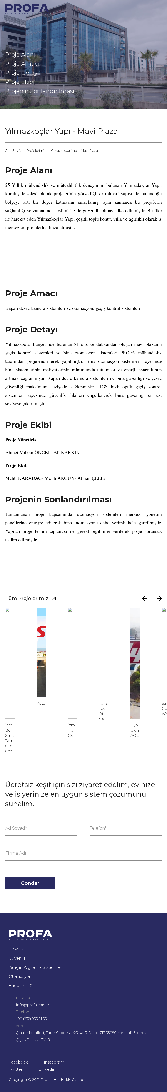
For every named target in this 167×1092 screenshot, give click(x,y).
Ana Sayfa (13, 150)
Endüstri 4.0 (20, 985)
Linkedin (47, 1069)
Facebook (18, 1062)
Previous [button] (145, 598)
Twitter (15, 1069)
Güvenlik (17, 958)
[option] (10, 681)
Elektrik (16, 949)
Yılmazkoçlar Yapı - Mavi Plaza (74, 150)
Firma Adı (15, 853)
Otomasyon (20, 976)
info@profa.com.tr (32, 1005)
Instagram (54, 1062)
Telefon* (98, 828)
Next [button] (160, 598)
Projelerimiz (36, 150)
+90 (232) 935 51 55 (31, 1019)
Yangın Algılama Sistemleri (35, 967)
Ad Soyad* (16, 828)
